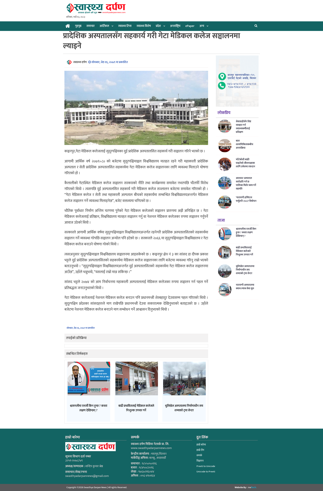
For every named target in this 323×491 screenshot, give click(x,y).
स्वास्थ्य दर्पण (80, 62)
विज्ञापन (200, 461)
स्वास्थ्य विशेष (144, 26)
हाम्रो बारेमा (201, 445)
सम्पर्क (199, 455)
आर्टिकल (104, 26)
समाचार (90, 26)
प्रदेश (158, 26)
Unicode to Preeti (205, 471)
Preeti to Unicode (205, 466)
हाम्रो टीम (200, 450)
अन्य (202, 26)
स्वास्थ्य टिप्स (125, 26)
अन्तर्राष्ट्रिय (175, 26)
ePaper (189, 26)
